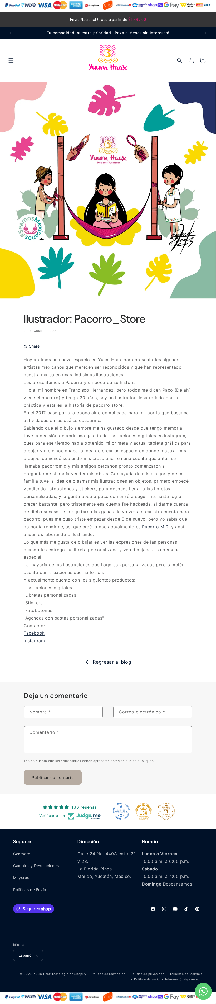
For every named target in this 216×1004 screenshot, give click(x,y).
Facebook (34, 633)
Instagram (34, 640)
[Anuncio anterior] (10, 33)
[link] (155, 526)
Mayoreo (21, 877)
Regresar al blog (112, 662)
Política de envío (147, 979)
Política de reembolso (109, 974)
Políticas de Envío (29, 889)
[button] (11, 60)
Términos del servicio (186, 974)
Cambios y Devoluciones (36, 865)
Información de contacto (184, 979)
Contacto (21, 853)
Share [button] (34, 346)
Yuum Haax (42, 974)
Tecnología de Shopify (69, 974)
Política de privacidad (147, 974)
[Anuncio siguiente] (206, 33)
